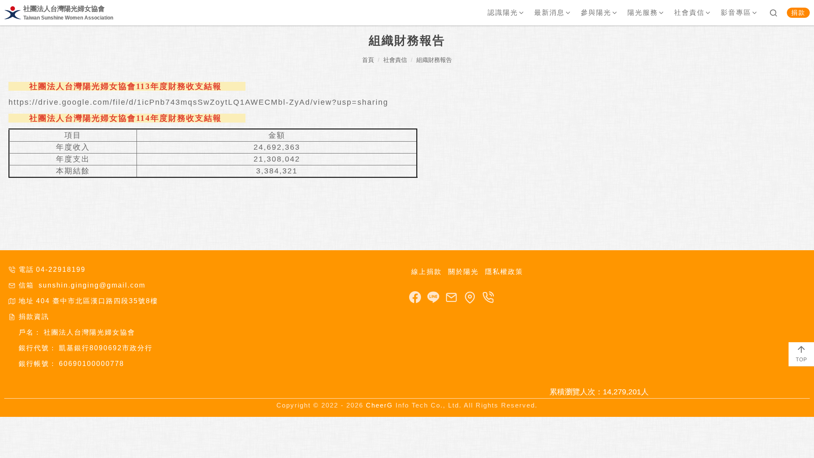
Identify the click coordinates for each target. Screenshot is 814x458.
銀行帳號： (38, 363)
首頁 (368, 59)
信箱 (26, 285)
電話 (26, 269)
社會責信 (395, 59)
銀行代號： (38, 348)
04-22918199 (61, 269)
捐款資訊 (34, 316)
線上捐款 (426, 271)
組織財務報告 (434, 59)
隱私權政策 (504, 271)
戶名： (30, 332)
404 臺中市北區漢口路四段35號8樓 (97, 300)
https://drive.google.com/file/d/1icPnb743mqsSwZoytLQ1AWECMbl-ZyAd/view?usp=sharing (198, 102)
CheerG (379, 405)
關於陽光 (463, 271)
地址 (26, 300)
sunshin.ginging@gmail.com (90, 285)
